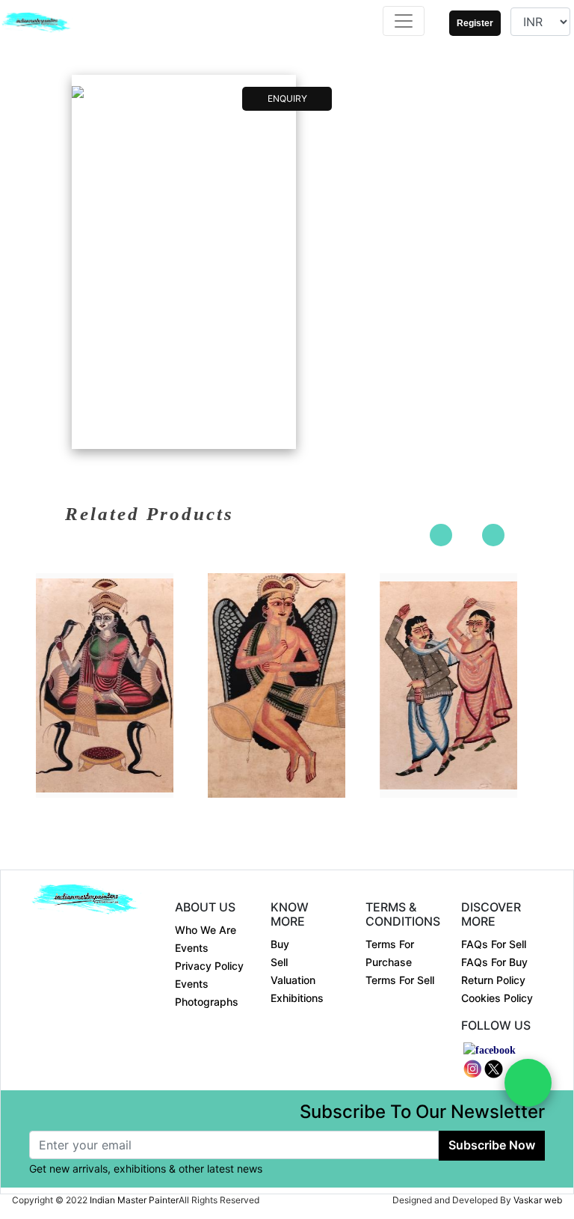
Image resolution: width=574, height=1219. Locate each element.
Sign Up (469, 37)
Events (192, 947)
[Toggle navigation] (404, 21)
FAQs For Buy (494, 962)
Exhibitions (297, 998)
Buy (280, 944)
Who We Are (205, 929)
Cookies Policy (497, 998)
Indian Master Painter (134, 1200)
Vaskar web (537, 1200)
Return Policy (493, 980)
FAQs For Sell (493, 944)
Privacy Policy (209, 965)
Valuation (293, 980)
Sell (279, 962)
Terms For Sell (399, 980)
